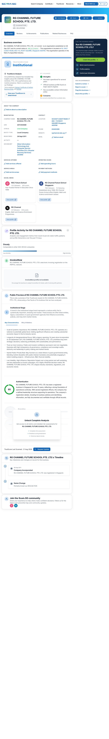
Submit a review (81, 84)
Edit (87, 18)
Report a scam (80, 87)
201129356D (38, 46)
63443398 (55, 129)
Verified (19, 89)
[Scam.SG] (9, 4)
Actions (100, 18)
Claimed (17, 87)
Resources (70, 4)
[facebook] (41, 183)
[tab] (9, 33)
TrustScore (60, 4)
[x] (7, 208)
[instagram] (7, 183)
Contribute (48, 4)
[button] (60, 18)
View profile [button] (10, 199)
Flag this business (82, 90)
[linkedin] (16, 505)
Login (104, 4)
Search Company (37, 4)
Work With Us (90, 4)
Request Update (43, 449)
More (79, 4)
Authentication (22, 382)
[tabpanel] (36, 348)
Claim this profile (89, 60)
